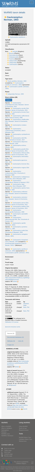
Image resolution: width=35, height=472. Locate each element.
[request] (25, 409)
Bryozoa (11, 53)
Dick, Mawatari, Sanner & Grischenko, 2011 (17, 104)
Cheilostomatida (14, 57)
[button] (5, 17)
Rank (6, 73)
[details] (15, 281)
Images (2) (10, 345)
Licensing (8, 316)
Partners (3, 432)
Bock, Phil (26, 307)
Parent (7, 91)
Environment (9, 257)
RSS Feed (7, 452)
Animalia (14, 51)
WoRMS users (5, 434)
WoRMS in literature (7, 435)
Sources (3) (10, 333)
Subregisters (5, 430)
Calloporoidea (13, 60)
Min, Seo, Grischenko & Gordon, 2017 (17, 219)
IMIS (10, 385)
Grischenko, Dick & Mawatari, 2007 (15, 130)
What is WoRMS (6, 426)
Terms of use (23, 428)
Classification (9, 49)
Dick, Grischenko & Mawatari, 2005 (15, 173)
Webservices (23, 441)
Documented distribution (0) (15, 337)
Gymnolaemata (13, 55)
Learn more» (32, 462)
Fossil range (9, 262)
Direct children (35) (11, 97)
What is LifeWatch (6, 428)
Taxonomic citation (11, 284)
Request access (23, 430)
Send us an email (9, 448)
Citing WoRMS (23, 426)
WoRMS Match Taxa (25, 437)
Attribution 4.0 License (11, 322)
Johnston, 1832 (16, 81)
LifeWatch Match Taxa (25, 439)
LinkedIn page (8, 454)
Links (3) (20, 341)
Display (8, 100)
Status (7, 67)
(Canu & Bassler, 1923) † (15, 244)
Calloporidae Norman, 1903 (15, 94)
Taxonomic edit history (12, 299)
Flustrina (11, 59)
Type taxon (8, 78)
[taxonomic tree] (9, 326)
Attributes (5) (11, 341)
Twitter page (7, 450)
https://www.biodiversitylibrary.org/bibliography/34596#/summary (18, 363)
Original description (11, 268)
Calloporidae (13, 62)
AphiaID (7, 40)
